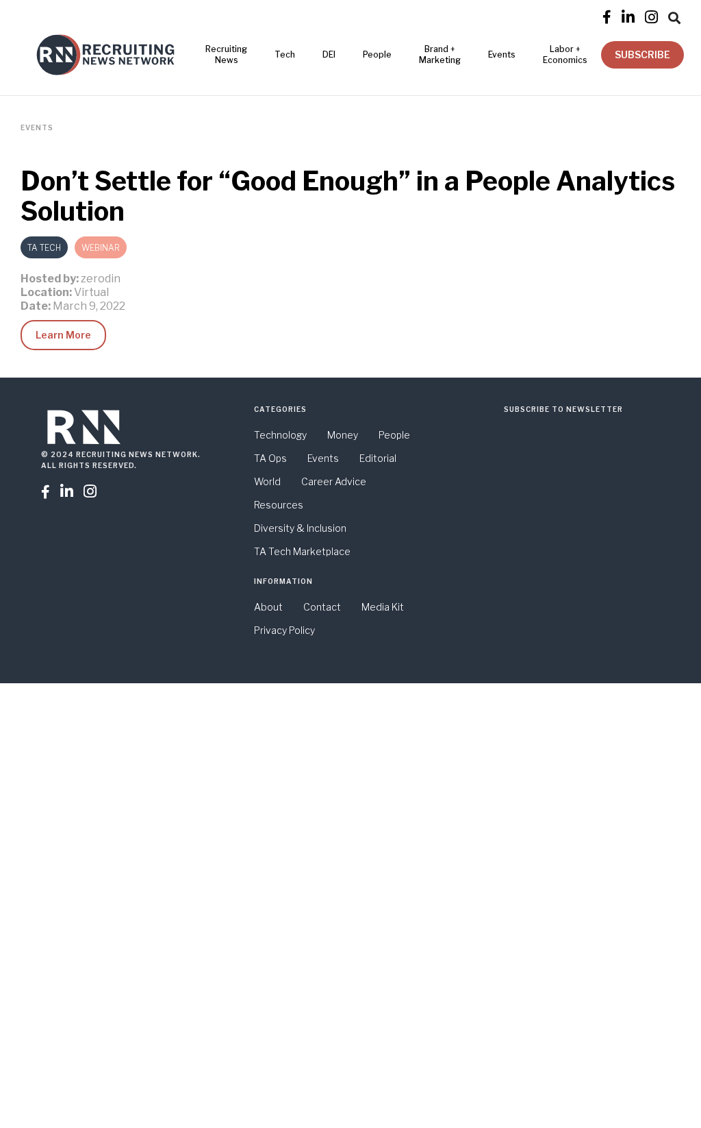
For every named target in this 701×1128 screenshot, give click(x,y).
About (268, 607)
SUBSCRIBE (642, 54)
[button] (674, 16)
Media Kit (382, 607)
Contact (322, 607)
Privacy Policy (284, 630)
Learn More (63, 335)
